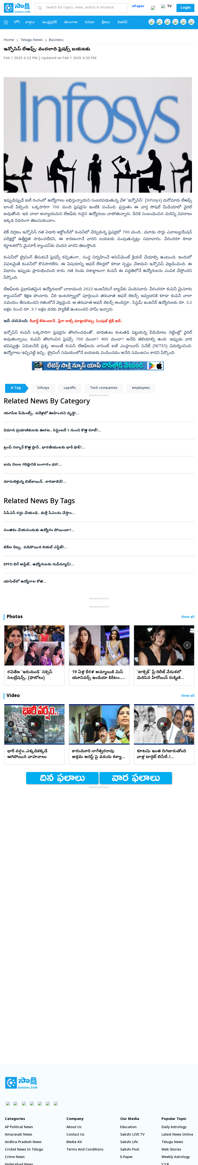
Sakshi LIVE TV (132, 1135)
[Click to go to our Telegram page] (48, 1103)
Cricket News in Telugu (24, 1150)
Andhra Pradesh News (23, 1142)
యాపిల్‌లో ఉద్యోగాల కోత (97, 581)
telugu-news (31, 40)
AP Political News (19, 1127)
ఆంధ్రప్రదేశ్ (49, 22)
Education (128, 1127)
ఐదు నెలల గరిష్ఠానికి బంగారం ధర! (96, 464)
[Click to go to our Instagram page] (175, 22)
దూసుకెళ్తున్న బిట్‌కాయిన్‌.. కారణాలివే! (94, 482)
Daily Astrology (174, 1127)
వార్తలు (30, 22)
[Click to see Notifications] (152, 8)
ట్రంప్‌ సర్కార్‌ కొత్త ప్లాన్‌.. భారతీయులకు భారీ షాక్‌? (95, 447)
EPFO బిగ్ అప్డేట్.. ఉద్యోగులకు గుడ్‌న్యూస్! (95, 564)
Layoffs (70, 388)
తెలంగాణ (71, 22)
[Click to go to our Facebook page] (151, 22)
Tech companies (103, 388)
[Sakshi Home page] (17, 7)
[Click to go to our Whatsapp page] (159, 22)
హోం (17, 22)
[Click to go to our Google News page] (191, 22)
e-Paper (126, 1157)
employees (141, 388)
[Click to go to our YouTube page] (183, 22)
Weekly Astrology (176, 1157)
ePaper (138, 6)
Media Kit (74, 1142)
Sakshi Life (129, 1142)
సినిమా (89, 22)
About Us (73, 1127)
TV (169, 6)
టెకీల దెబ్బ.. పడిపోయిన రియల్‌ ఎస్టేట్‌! (98, 547)
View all (187, 617)
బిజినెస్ (122, 22)
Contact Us (75, 1135)
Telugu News (172, 1142)
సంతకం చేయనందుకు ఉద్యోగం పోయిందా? (94, 530)
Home (9, 40)
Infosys (43, 388)
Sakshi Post (129, 1150)
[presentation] (10, 645)
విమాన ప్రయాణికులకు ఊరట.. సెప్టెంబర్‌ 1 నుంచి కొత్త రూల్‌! (98, 430)
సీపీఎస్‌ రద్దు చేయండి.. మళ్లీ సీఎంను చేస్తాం (96, 513)
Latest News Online (177, 1135)
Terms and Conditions (84, 1150)
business (56, 40)
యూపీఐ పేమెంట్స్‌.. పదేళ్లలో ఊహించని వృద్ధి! (97, 413)
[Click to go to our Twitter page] (167, 22)
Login (186, 8)
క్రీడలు (106, 22)
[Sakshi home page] (21, 1082)
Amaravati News (18, 1135)
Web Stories (171, 1150)
